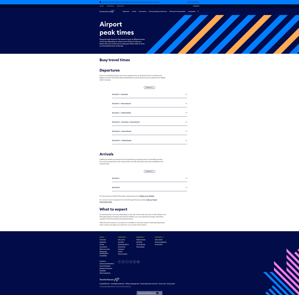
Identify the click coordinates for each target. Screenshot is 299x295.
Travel (102, 6)
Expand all (149, 87)
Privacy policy (171, 283)
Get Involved (158, 239)
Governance (121, 247)
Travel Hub (103, 239)
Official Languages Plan (132, 283)
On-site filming (140, 244)
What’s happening (105, 273)
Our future (121, 242)
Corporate (110, 6)
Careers (120, 251)
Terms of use (162, 283)
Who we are (121, 239)
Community (159, 237)
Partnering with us (123, 244)
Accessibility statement (117, 283)
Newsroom (120, 6)
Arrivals (134, 11)
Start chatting (192, 2)
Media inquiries (140, 239)
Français (196, 6)
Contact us (103, 261)
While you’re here (105, 249)
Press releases (140, 247)
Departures (126, 11)
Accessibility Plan (105, 283)
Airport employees (105, 266)
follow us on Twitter (147, 196)
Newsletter (103, 270)
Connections (142, 11)
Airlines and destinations (107, 263)
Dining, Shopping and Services (158, 11)
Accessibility (191, 11)
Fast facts (139, 242)
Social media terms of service (149, 283)
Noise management (161, 242)
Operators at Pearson (106, 268)
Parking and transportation (177, 11)
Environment (158, 244)
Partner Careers (122, 254)
